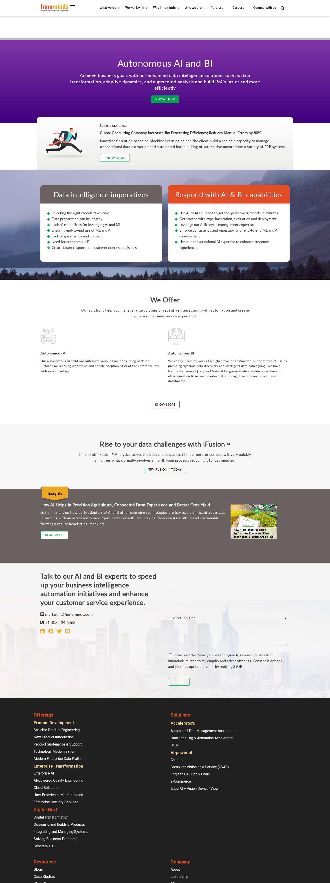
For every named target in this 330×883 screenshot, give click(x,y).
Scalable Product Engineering (57, 730)
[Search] (283, 8)
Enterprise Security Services (56, 802)
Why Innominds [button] (164, 7)
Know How (165, 99)
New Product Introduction (54, 737)
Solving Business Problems (55, 839)
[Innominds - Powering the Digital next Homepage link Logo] (55, 7)
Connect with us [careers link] (264, 7)
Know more (115, 158)
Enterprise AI (44, 773)
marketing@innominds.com (68, 614)
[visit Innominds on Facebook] (50, 631)
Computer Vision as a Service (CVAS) (200, 767)
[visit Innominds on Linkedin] (42, 631)
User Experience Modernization (58, 795)
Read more (54, 535)
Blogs (38, 869)
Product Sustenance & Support (58, 744)
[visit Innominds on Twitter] (59, 631)
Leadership (179, 876)
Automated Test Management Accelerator (203, 731)
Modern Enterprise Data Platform (60, 759)
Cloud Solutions (46, 788)
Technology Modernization (54, 751)
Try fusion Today (165, 469)
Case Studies (44, 876)
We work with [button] (134, 7)
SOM (174, 745)
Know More (165, 404)
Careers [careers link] (238, 7)
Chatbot (177, 760)
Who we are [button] (193, 7)
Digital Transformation (51, 817)
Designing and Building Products (59, 824)
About (175, 869)
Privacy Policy (208, 655)
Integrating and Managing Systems (61, 832)
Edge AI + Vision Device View (194, 788)
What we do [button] (108, 7)
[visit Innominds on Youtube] (67, 631)
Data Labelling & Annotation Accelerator (202, 738)
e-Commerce (181, 781)
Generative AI (44, 846)
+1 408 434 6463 (59, 622)
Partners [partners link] (217, 7)
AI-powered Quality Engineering (58, 780)
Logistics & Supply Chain (190, 774)
